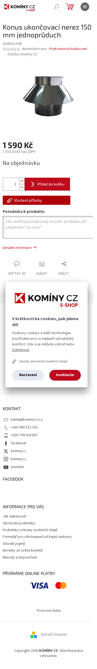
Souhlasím (65, 375)
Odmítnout (20, 350)
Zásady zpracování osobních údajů (43, 361)
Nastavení (28, 375)
